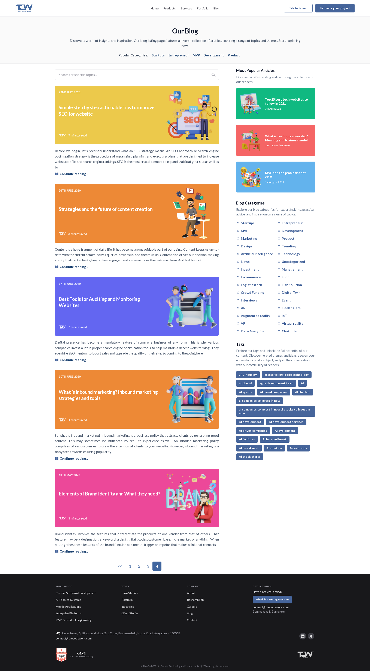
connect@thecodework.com (271, 607)
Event (286, 300)
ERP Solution (292, 285)
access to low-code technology (286, 374)
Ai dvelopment (285, 430)
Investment (250, 269)
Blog (216, 8)
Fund (285, 277)
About (191, 593)
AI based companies (273, 392)
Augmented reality (255, 316)
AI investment (249, 448)
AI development (250, 422)
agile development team (276, 383)
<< (120, 566)
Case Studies (129, 593)
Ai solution (274, 448)
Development (214, 55)
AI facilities (247, 439)
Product (234, 55)
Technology (291, 254)
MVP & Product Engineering (73, 620)
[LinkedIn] (302, 636)
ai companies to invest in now (259, 400)
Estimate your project (335, 8)
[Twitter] (311, 636)
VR (243, 323)
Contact (192, 620)
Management (292, 269)
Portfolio (203, 8)
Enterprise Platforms (69, 613)
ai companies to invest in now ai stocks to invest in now (274, 411)
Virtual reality (292, 323)
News (245, 261)
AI (302, 383)
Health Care (291, 308)
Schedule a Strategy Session (272, 599)
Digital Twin (291, 292)
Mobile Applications (68, 606)
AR (243, 308)
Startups (158, 55)
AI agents (245, 392)
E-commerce (251, 277)
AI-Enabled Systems (68, 599)
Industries (127, 606)
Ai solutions (298, 448)
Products (169, 8)
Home (155, 8)
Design (246, 246)
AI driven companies (253, 430)
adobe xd (245, 383)
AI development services (286, 422)
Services (186, 8)
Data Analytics (252, 331)
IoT (284, 316)
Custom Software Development (75, 593)
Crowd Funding (252, 292)
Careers (192, 606)
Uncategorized (293, 261)
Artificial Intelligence (257, 254)
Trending (289, 246)
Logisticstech (251, 285)
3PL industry (248, 374)
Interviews (249, 300)
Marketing (249, 238)
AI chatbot (302, 392)
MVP (196, 55)
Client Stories (129, 613)
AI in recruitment (274, 439)
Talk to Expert (298, 8)
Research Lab (195, 599)
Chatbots (289, 331)
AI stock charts (249, 456)
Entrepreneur (179, 55)
